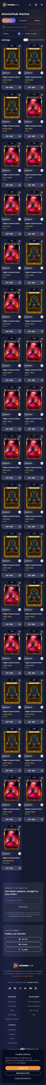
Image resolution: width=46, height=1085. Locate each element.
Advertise (12, 1002)
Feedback (12, 1030)
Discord (24, 944)
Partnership (12, 1043)
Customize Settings (23, 1078)
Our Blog (12, 1006)
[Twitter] (9, 988)
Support (12, 1034)
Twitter (24, 939)
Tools (12, 1010)
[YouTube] (30, 988)
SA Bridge (12, 1015)
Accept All (23, 1068)
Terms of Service (27, 916)
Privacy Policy (15, 916)
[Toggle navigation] (41, 4)
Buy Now (9, 87)
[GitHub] (35, 988)
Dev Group (33, 1010)
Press (12, 1038)
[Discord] (15, 988)
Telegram (24, 950)
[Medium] (25, 988)
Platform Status (12, 1019)
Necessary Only (22, 1073)
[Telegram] (20, 988)
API (34, 1015)
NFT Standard (34, 1002)
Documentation (34, 1006)
